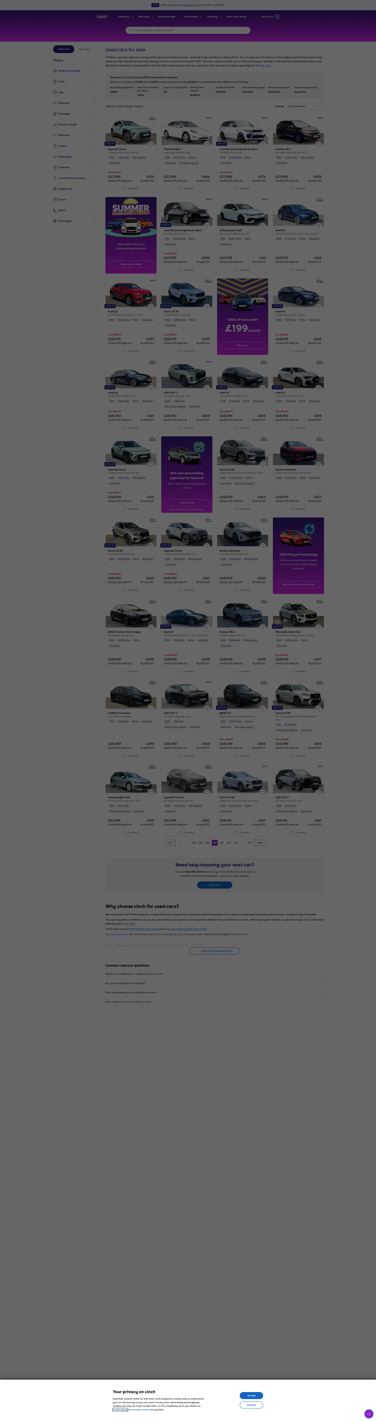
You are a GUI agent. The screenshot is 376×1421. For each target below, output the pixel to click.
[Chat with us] (369, 1414)
